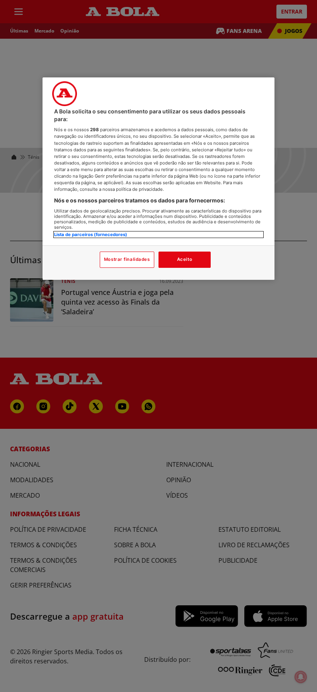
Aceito (184, 259)
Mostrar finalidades (127, 259)
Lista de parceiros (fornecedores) (90, 234)
